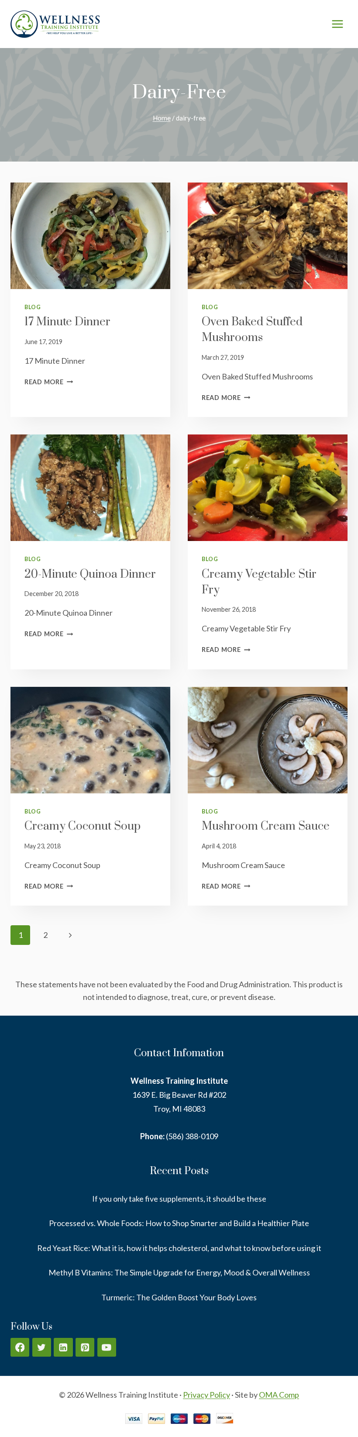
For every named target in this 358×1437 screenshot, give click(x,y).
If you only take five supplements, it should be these (179, 1198)
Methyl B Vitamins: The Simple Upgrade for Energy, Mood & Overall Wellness (179, 1272)
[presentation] (90, 236)
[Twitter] (41, 1347)
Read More (48, 382)
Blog (32, 307)
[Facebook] (19, 1347)
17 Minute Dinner (67, 322)
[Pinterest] (85, 1347)
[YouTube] (106, 1347)
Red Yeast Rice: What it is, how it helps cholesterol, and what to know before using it (179, 1248)
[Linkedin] (63, 1347)
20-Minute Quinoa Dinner (90, 574)
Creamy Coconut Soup (82, 826)
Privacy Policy (206, 1394)
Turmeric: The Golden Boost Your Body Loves (179, 1297)
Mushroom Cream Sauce (266, 826)
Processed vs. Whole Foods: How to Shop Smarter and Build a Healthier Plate (179, 1223)
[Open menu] (337, 24)
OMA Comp (279, 1394)
